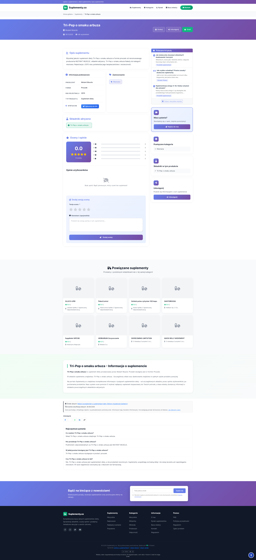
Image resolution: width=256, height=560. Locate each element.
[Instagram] (70, 530)
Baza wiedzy (172, 8)
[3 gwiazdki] (80, 209)
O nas (153, 517)
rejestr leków (134, 548)
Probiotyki (133, 529)
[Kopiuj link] (84, 420)
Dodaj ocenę (107, 237)
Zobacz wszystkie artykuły (173, 101)
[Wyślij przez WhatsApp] (75, 420)
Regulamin (155, 532)
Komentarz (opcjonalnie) (81, 216)
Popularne (111, 529)
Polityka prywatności (181, 521)
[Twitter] (75, 530)
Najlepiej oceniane (114, 525)
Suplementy (136, 8)
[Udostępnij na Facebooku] (65, 420)
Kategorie (149, 8)
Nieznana (116, 82)
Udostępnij (173, 197)
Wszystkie (111, 517)
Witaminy (132, 521)
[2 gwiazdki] (75, 209)
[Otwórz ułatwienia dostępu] (251, 555)
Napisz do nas (173, 127)
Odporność (133, 532)
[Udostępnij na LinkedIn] (80, 420)
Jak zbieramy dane (174, 410)
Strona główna (68, 14)
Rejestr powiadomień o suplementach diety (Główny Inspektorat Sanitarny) (103, 404)
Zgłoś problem (178, 529)
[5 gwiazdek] (88, 209)
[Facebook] (65, 530)
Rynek (160, 8)
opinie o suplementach (121, 548)
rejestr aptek (144, 548)
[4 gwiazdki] (84, 209)
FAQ (174, 517)
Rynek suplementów (158, 521)
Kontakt (187, 8)
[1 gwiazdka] (71, 209)
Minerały (132, 525)
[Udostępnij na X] (70, 420)
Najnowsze (111, 521)
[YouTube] (80, 530)
